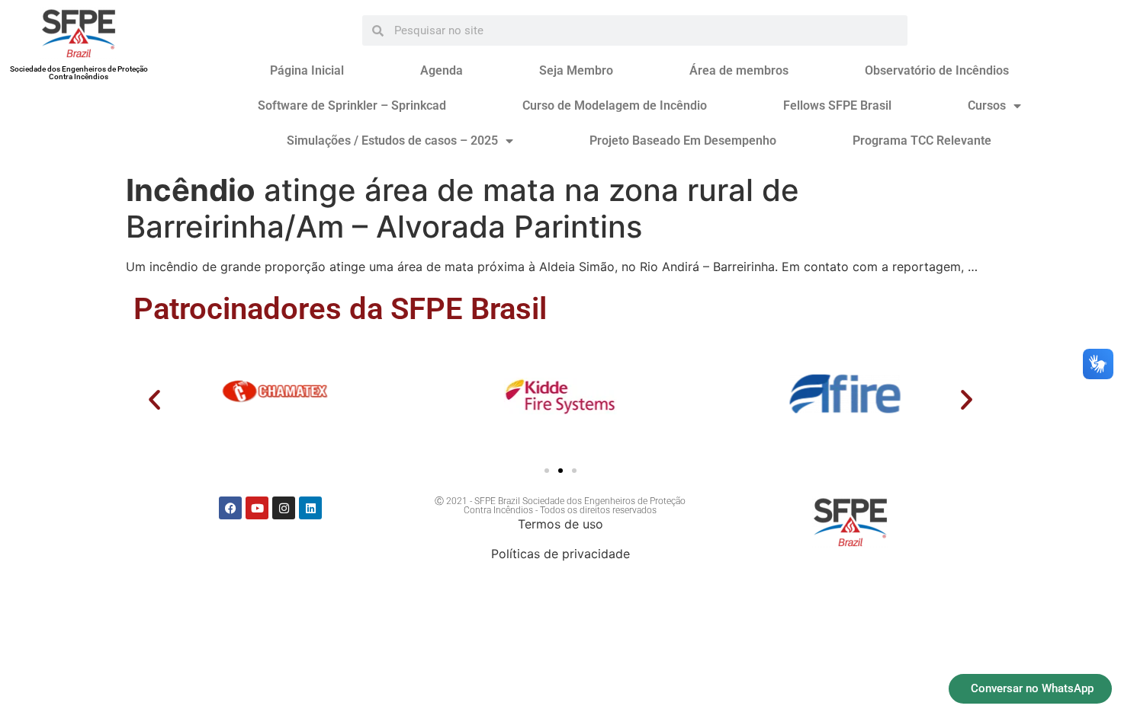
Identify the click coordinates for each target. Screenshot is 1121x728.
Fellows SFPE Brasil (837, 105)
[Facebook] (230, 508)
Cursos (987, 105)
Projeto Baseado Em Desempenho (682, 140)
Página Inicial (307, 70)
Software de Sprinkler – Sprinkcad (352, 105)
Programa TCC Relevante (922, 140)
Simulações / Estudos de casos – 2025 (392, 140)
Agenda (441, 70)
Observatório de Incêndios (937, 70)
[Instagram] (283, 508)
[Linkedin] (310, 508)
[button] (154, 399)
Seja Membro (576, 70)
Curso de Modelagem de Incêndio (614, 105)
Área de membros (739, 70)
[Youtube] (257, 508)
